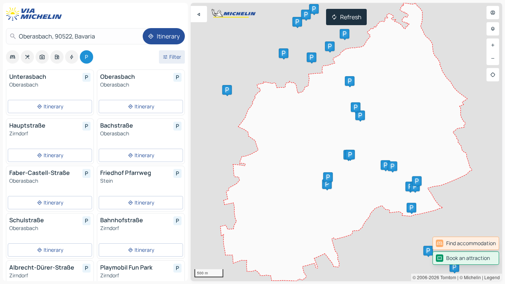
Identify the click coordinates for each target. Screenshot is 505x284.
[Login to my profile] (493, 12)
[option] (12, 57)
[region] (346, 142)
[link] (466, 243)
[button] (327, 184)
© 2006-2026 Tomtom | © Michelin (447, 277)
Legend (492, 277)
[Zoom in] (493, 45)
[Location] (493, 74)
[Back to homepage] (35, 14)
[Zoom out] (493, 58)
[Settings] (493, 29)
